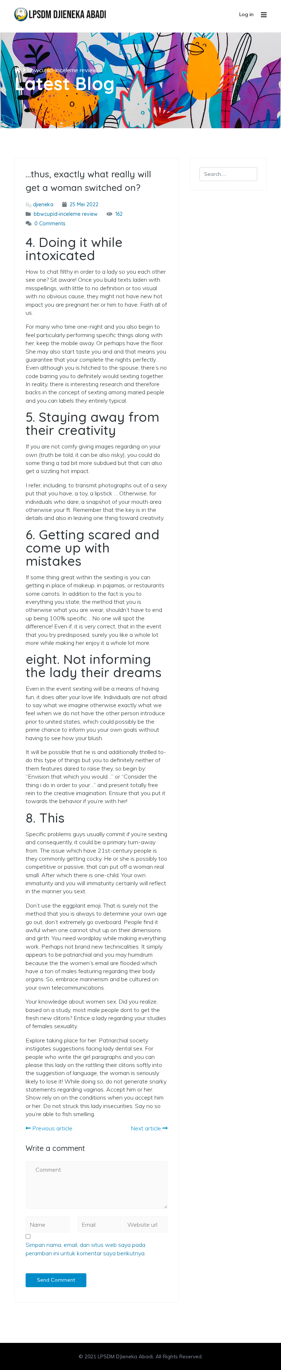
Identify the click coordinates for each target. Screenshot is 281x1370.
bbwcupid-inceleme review (62, 70)
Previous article (51, 1128)
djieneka (43, 204)
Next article (146, 1128)
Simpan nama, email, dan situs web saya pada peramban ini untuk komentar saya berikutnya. (86, 1248)
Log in (246, 14)
